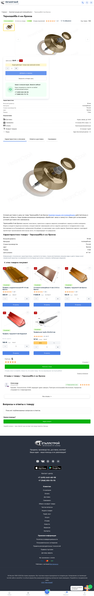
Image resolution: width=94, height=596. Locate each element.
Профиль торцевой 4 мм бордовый (15, 334)
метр (40, 343)
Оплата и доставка (36, 139)
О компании (47, 490)
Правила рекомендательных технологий (47, 546)
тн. (54, 343)
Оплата (47, 493)
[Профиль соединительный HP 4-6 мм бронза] (16, 274)
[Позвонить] (83, 2)
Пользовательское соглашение (47, 543)
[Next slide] (87, 39)
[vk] (43, 461)
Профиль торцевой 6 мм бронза (76, 287)
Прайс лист (47, 514)
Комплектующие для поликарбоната (62, 215)
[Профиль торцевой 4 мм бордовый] (16, 319)
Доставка (47, 497)
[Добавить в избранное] (27, 267)
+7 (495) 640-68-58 (21, 92)
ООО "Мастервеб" (47, 582)
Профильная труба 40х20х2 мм (44, 332)
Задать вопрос (47, 421)
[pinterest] (53, 461)
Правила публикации (82, 373)
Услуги (47, 517)
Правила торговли (47, 549)
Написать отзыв (47, 366)
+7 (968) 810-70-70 (21, 94)
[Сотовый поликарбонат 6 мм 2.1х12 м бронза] (47, 274)
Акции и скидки (47, 510)
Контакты (47, 531)
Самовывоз (52, 139)
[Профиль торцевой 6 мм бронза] (78, 274)
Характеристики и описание (15, 139)
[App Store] (40, 468)
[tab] (52, 53)
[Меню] (91, 2)
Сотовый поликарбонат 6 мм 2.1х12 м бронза (46, 288)
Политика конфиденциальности (47, 539)
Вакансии (47, 527)
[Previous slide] (18, 39)
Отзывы (47, 521)
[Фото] (53, 39)
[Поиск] (87, 2)
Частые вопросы (47, 507)
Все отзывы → (47, 396)
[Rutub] (58, 461)
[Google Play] (55, 468)
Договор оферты (47, 553)
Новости (47, 524)
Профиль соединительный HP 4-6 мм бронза (15, 288)
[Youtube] (37, 461)
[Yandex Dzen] (48, 461)
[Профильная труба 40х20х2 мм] (47, 319)
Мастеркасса (54, 564)
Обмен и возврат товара (47, 504)
